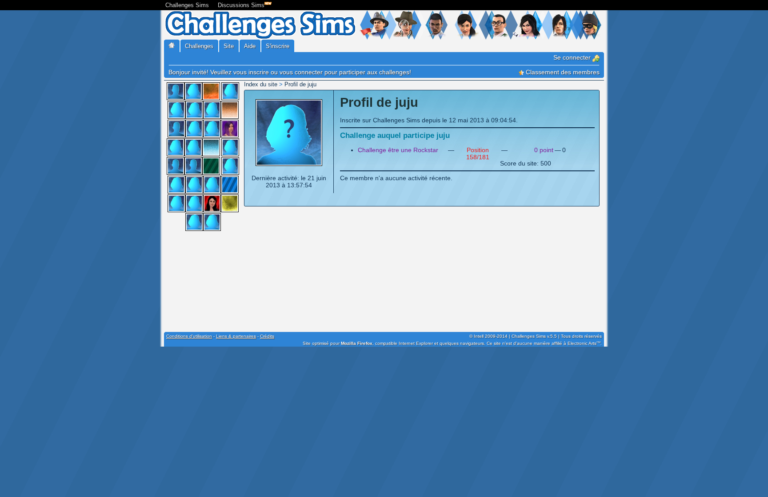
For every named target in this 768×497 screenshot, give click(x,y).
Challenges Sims (187, 5)
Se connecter (572, 57)
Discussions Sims (241, 5)
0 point (543, 150)
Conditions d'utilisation (189, 336)
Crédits (267, 336)
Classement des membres (562, 72)
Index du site (260, 84)
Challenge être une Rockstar (398, 150)
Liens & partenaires (236, 336)
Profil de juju (300, 84)
